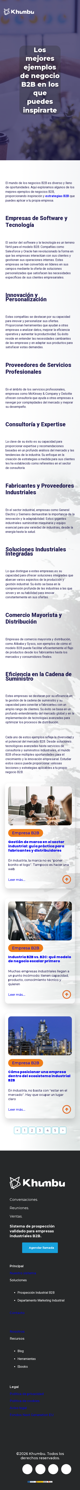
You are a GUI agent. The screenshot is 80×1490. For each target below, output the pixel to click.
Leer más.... (16, 880)
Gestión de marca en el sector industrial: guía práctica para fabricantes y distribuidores (36, 846)
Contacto (17, 1313)
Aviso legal (18, 1408)
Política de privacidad (27, 1394)
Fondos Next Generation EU (32, 1415)
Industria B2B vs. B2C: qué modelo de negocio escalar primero (39, 959)
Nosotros (17, 1331)
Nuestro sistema (23, 1273)
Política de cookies (25, 1401)
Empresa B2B (25, 833)
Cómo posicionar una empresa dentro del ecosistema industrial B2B (39, 1076)
